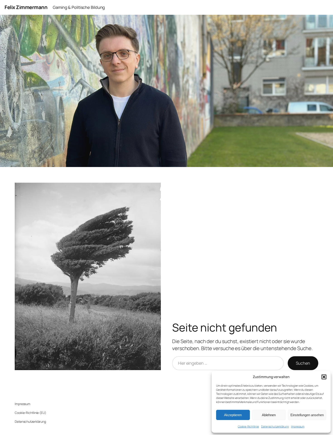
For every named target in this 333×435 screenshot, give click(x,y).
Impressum (297, 426)
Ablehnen (269, 415)
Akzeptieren (233, 415)
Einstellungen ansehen (307, 415)
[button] (324, 377)
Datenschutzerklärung (275, 426)
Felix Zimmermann (26, 7)
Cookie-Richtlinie (248, 426)
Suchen (303, 363)
